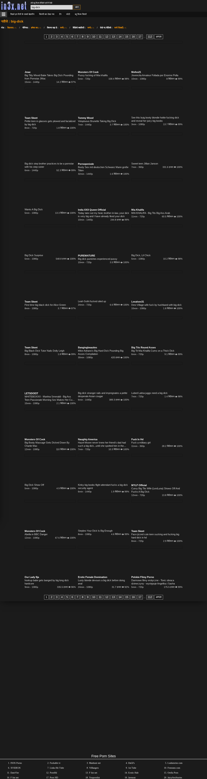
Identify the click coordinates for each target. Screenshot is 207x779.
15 (126, 36)
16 (133, 36)
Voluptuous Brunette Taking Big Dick (97, 121)
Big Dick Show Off (34, 484)
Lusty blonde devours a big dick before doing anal (101, 582)
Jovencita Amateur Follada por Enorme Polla (154, 75)
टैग (60, 14)
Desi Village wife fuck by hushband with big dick (156, 304)
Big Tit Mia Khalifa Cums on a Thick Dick (152, 350)
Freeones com (174, 768)
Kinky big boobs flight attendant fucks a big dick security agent (103, 486)
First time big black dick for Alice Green (45, 304)
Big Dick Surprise (34, 255)
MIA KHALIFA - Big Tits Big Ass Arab (150, 213)
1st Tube (132, 768)
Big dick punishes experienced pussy (97, 258)
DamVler (15, 773)
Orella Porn (173, 773)
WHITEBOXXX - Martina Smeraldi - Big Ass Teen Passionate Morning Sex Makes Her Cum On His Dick (49, 398)
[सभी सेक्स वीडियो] (3, 14)
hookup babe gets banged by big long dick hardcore (47, 582)
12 (106, 36)
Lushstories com (175, 763)
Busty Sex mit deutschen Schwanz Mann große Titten (103, 169)
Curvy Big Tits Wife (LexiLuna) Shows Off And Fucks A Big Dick (155, 490)
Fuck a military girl (141, 442)
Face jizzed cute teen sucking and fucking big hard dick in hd (155, 536)
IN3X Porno (16, 763)
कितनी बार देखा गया (46, 14)
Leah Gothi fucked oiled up (92, 301)
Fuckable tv (55, 763)
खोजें (76, 7)
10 (93, 36)
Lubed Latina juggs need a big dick (149, 393)
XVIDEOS (16, 768)
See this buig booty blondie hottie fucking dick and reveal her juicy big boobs (155, 119)
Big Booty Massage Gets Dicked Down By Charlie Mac (47, 444)
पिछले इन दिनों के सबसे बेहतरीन (22, 14)
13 (113, 36)
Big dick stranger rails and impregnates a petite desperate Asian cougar (102, 395)
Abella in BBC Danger (36, 534)
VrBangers (94, 768)
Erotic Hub (133, 773)
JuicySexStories (175, 777)
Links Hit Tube (57, 768)
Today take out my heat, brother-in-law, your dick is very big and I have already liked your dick (103, 215)
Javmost (132, 777)
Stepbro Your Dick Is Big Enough (95, 530)
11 (100, 36)
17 (139, 36)
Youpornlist (94, 777)
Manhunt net (95, 763)
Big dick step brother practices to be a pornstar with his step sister (49, 165)
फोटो (68, 14)
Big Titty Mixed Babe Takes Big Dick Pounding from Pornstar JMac (49, 77)
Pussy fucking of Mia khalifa (93, 75)
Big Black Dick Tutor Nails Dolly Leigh (44, 350)
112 (150, 36)
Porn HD (54, 777)
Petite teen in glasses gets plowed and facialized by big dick (50, 123)
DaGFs (131, 763)
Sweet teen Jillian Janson (144, 163)
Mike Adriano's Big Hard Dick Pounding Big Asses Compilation (100, 352)
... (145, 36)
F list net (93, 773)
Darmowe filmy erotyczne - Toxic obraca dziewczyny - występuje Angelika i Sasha (153, 582)
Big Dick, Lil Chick (141, 255)
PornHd (53, 773)
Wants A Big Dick (34, 209)
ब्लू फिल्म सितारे (81, 14)
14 (120, 36)
